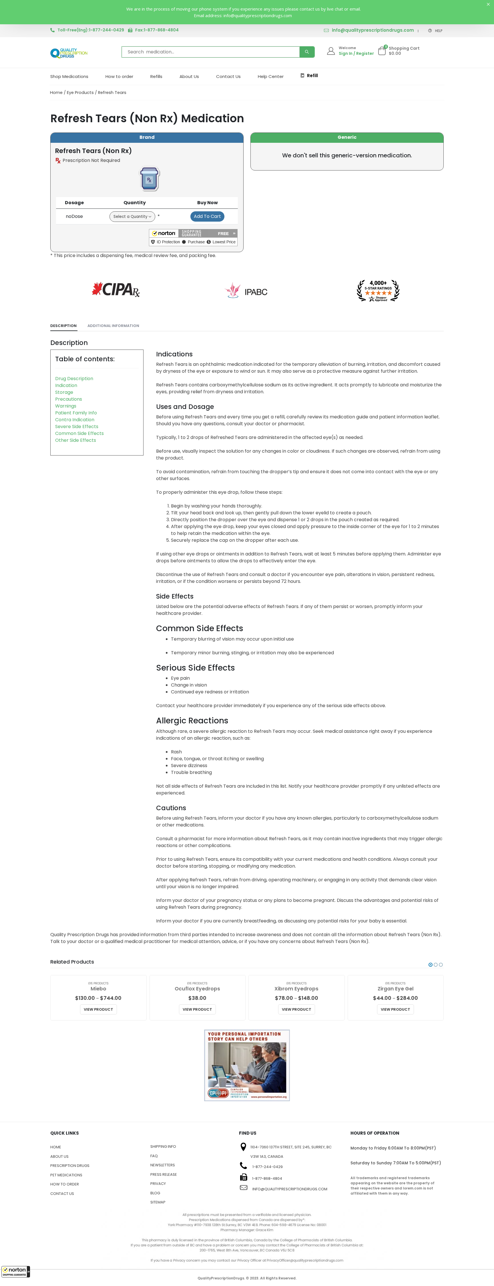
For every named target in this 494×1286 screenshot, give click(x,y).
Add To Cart (207, 216)
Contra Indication (74, 419)
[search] (307, 52)
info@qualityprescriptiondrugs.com (373, 30)
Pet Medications (66, 1175)
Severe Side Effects (76, 426)
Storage (64, 392)
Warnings (65, 406)
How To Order (64, 1184)
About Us (189, 76)
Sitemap (158, 1202)
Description (63, 325)
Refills (156, 76)
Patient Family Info (76, 413)
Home (56, 92)
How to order (119, 76)
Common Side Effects (79, 433)
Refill (312, 76)
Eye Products (80, 92)
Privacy (158, 1183)
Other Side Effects (75, 440)
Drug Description (74, 378)
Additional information (113, 325)
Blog (155, 1193)
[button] (15, 1271)
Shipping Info (163, 1146)
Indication (66, 385)
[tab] (63, 326)
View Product (98, 1009)
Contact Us (228, 76)
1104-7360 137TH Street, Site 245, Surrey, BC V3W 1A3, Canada (291, 1151)
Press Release (163, 1174)
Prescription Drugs (69, 1165)
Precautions (68, 399)
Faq (154, 1156)
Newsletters (162, 1165)
